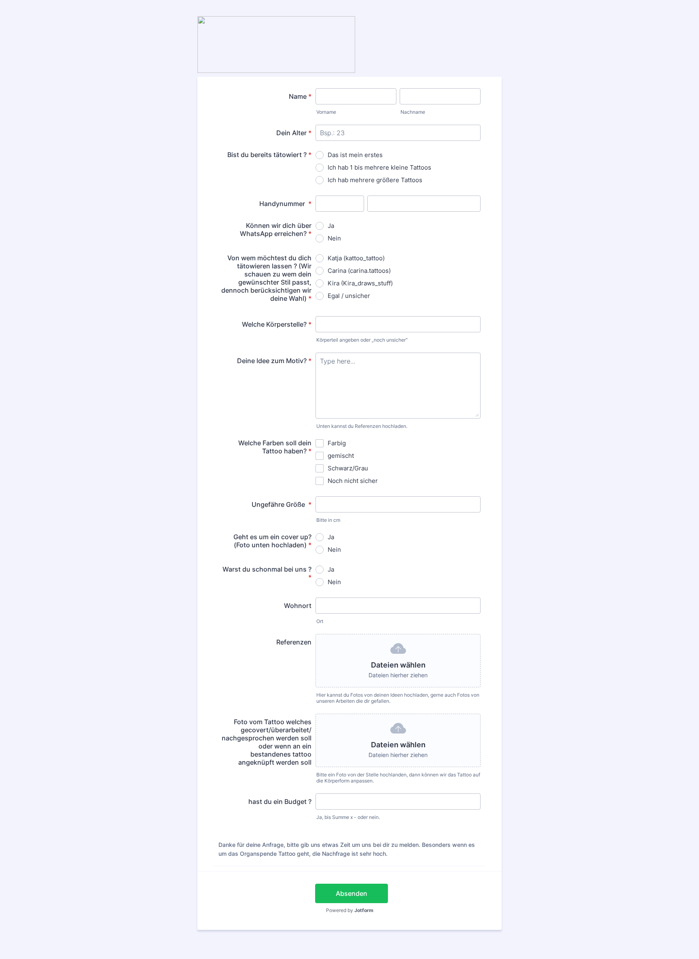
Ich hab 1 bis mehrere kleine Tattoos (379, 167)
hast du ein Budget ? (279, 801)
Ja (331, 226)
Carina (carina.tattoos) (359, 270)
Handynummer (285, 204)
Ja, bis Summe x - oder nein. (348, 817)
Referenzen (293, 642)
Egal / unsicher (349, 296)
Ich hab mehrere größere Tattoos (375, 180)
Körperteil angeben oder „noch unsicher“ (362, 340)
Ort (319, 621)
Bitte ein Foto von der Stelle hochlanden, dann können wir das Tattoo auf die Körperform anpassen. (398, 778)
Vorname (326, 112)
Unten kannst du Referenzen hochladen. (361, 426)
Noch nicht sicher (353, 481)
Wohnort (297, 606)
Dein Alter (293, 133)
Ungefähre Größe (281, 504)
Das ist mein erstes (355, 155)
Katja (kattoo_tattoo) (356, 258)
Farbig (337, 443)
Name (300, 96)
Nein (334, 238)
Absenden (351, 893)
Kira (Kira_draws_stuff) (360, 283)
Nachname (412, 112)
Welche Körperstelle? (276, 324)
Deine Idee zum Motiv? (274, 361)
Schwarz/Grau (348, 468)
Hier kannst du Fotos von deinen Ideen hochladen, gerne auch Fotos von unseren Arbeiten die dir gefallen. (397, 698)
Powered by (349, 910)
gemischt (341, 455)
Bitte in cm (328, 520)
